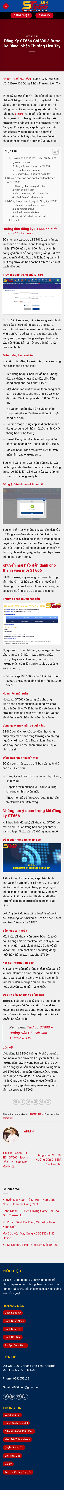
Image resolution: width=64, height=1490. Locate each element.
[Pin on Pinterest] (42, 1102)
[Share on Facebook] (22, 1102)
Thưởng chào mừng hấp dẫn (30, 186)
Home (6, 78)
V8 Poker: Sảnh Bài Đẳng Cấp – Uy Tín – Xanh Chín (29, 1224)
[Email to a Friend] (35, 1102)
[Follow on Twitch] (25, 1397)
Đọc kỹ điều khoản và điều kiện (31, 216)
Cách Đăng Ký (13, 1312)
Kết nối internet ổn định (27, 212)
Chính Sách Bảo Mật (16, 1423)
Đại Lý (8, 1463)
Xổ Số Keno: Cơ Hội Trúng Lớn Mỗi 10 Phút (30, 1244)
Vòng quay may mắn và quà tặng (32, 193)
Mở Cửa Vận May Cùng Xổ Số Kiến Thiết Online (29, 1236)
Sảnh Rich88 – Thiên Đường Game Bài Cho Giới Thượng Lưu (31, 1213)
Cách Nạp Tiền (13, 1329)
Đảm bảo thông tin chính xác (30, 205)
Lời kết (15, 220)
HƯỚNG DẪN (32, 36)
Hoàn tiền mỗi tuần (24, 189)
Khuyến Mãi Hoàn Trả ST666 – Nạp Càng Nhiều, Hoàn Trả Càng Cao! (29, 1202)
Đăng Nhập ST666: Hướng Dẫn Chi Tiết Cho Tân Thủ (48, 1160)
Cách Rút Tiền (13, 1337)
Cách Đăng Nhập (14, 1320)
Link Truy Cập (12, 1455)
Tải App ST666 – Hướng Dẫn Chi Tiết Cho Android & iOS (31, 1032)
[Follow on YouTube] (19, 1397)
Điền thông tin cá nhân (28, 170)
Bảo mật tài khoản (24, 208)
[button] (54, 152)
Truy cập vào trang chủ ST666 (33, 166)
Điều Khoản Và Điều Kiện (19, 1431)
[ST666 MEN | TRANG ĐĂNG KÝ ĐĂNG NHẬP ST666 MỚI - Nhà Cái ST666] (35, 6)
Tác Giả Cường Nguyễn (18, 1472)
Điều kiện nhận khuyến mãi (29, 197)
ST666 (18, 113)
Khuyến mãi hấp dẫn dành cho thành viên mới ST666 (31, 180)
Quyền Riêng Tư (14, 1447)
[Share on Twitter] (29, 1102)
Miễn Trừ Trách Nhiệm (17, 1439)
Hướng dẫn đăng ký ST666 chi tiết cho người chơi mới (34, 160)
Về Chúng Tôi (12, 1414)
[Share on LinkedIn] (48, 1102)
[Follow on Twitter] (6, 1397)
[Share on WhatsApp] (16, 1102)
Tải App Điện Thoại (15, 1345)
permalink (8, 1118)
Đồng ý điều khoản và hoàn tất (33, 174)
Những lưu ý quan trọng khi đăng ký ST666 (32, 201)
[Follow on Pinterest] (12, 1397)
